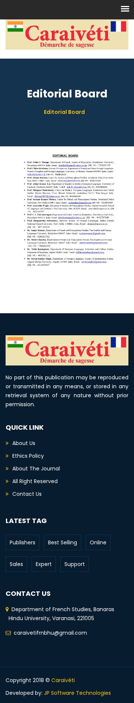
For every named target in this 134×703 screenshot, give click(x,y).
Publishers (22, 542)
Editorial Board (64, 112)
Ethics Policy (28, 456)
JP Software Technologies (77, 693)
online (98, 542)
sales (16, 564)
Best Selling (62, 542)
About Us (23, 443)
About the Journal (36, 468)
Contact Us (27, 494)
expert (44, 564)
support (74, 564)
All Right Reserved (35, 481)
